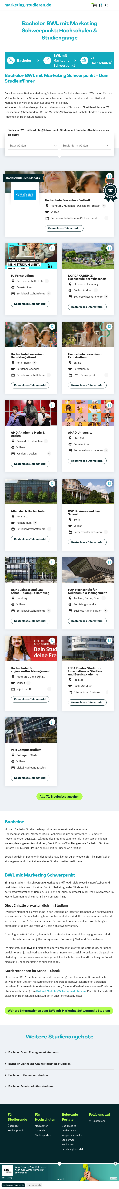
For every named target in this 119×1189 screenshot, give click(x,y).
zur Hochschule (34, 1185)
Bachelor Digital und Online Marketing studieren (39, 1063)
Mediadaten (41, 1125)
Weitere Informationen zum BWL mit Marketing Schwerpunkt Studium (59, 1010)
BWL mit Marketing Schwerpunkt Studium (61, 991)
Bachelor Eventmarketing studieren (31, 1086)
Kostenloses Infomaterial (13, 1185)
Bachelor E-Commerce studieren (29, 1075)
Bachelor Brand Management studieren (33, 1052)
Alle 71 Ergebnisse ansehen (59, 796)
